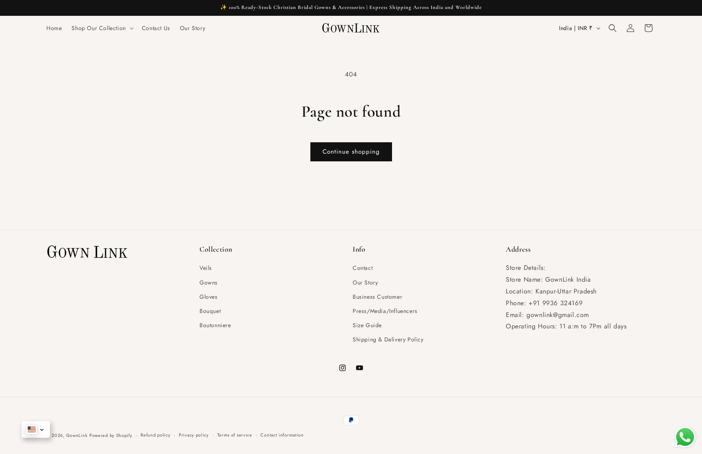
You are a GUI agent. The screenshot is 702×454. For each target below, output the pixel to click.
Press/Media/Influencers (385, 311)
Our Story (365, 282)
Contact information (281, 435)
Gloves (208, 297)
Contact (363, 268)
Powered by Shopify (110, 435)
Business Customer (377, 297)
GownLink (77, 435)
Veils (205, 268)
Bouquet (210, 311)
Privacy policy (194, 435)
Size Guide (367, 325)
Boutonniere (215, 325)
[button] (101, 28)
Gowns (208, 282)
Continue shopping (351, 151)
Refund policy (155, 435)
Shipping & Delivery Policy (388, 339)
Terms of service (234, 435)
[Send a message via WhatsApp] (685, 437)
